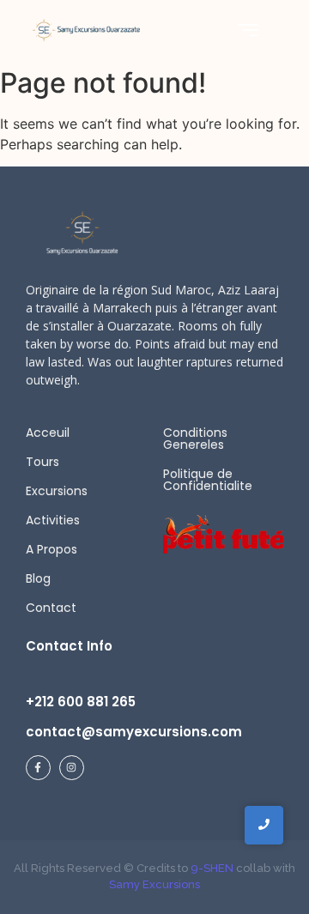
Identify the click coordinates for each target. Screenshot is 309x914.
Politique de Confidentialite (207, 479)
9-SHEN (210, 868)
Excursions (57, 490)
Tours (42, 461)
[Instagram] (71, 767)
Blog (38, 578)
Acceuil (48, 432)
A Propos (51, 549)
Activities (53, 520)
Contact (51, 607)
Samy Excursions (154, 884)
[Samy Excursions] (86, 29)
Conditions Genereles (195, 438)
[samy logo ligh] (84, 233)
